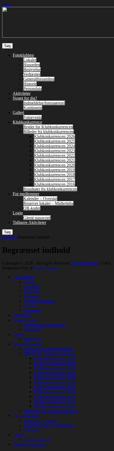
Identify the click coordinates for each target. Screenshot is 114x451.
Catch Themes (46, 268)
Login (18, 213)
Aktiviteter (21, 93)
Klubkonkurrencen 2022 (54, 155)
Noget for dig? (25, 98)
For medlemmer (26, 194)
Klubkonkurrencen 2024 (54, 146)
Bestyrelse (32, 69)
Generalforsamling (38, 79)
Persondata (32, 88)
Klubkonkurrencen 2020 (54, 165)
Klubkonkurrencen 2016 (54, 184)
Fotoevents (32, 117)
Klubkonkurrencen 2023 (54, 150)
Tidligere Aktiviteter (29, 222)
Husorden (31, 64)
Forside (10, 237)
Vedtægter (31, 74)
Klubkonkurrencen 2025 (54, 141)
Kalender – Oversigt (40, 198)
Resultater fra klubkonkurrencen (50, 189)
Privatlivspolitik (85, 263)
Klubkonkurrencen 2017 (54, 179)
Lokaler (29, 60)
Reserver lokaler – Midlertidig (48, 203)
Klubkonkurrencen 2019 (54, 170)
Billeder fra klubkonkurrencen (48, 131)
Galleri (18, 112)
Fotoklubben (23, 55)
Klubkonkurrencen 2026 (54, 136)
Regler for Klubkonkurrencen (48, 127)
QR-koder (31, 208)
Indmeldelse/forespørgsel (44, 103)
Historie (30, 84)
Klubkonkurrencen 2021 (54, 160)
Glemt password (37, 217)
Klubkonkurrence (27, 122)
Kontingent (32, 107)
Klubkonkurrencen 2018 (54, 174)
